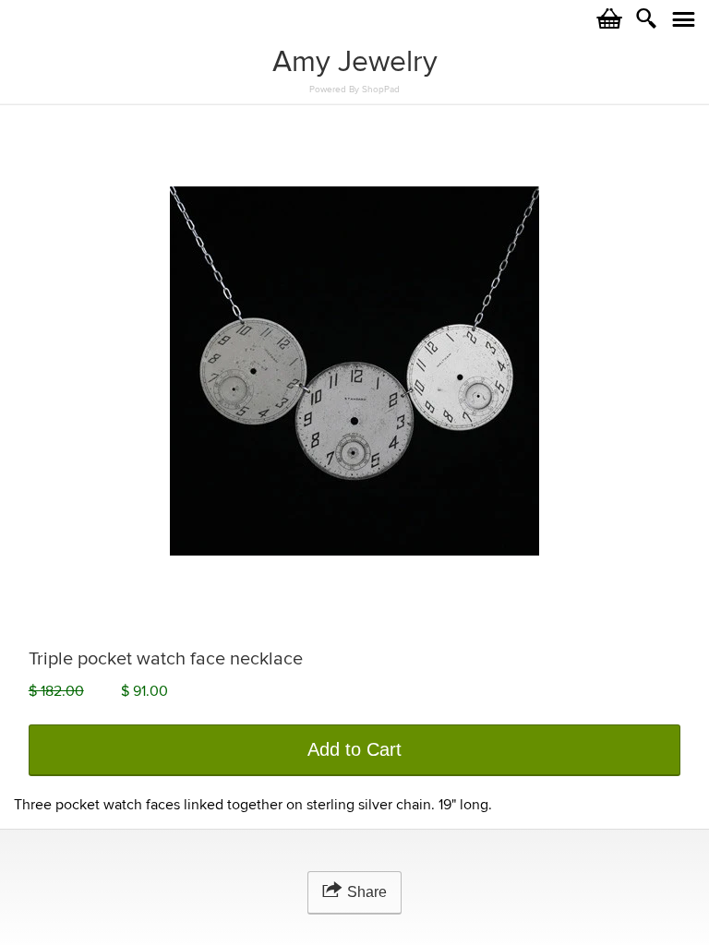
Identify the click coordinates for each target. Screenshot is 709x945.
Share (367, 892)
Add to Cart (354, 749)
